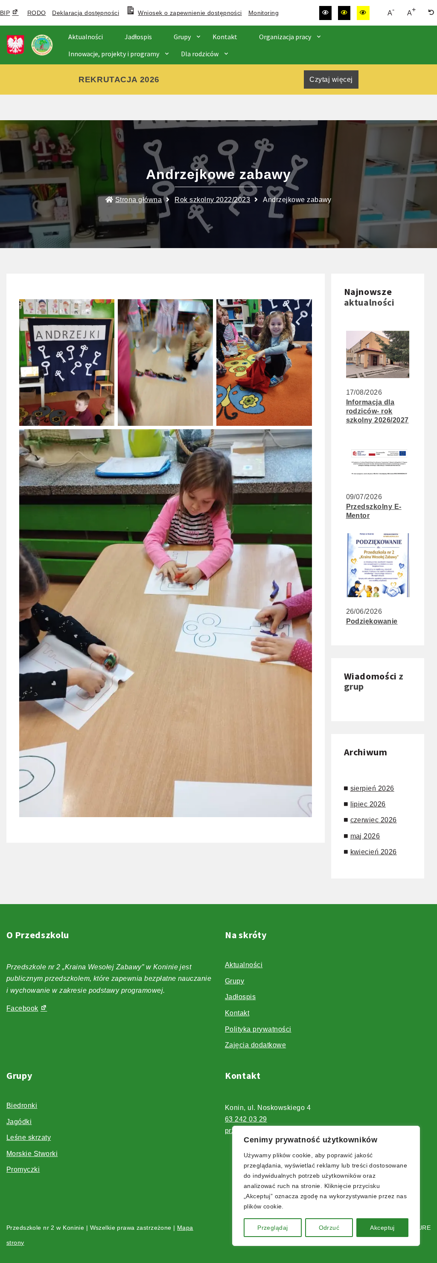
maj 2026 (365, 836)
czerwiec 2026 (373, 820)
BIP (5, 12)
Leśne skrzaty (28, 1137)
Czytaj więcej (331, 79)
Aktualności (85, 36)
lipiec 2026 (368, 804)
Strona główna (138, 199)
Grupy (182, 36)
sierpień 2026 (372, 788)
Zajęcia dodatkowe (255, 1045)
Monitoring (263, 12)
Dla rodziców (199, 53)
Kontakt (225, 36)
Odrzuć (329, 1227)
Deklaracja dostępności (85, 12)
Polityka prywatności (258, 1029)
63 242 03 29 (246, 1119)
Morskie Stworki (32, 1153)
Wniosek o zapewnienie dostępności (190, 12)
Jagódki (19, 1121)
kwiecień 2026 (373, 851)
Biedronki (21, 1105)
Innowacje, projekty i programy (113, 53)
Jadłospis (138, 36)
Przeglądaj (272, 1227)
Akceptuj (382, 1227)
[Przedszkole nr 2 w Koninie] (32, 45)
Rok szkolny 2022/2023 (212, 199)
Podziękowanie (372, 621)
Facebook (22, 1008)
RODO (36, 12)
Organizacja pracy (285, 36)
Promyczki (23, 1169)
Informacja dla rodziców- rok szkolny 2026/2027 (377, 411)
